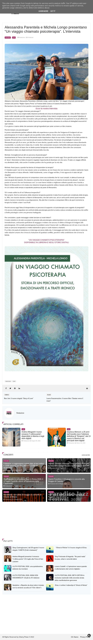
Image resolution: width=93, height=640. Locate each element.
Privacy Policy (85, 637)
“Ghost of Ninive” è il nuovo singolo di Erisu (71, 547)
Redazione (20, 413)
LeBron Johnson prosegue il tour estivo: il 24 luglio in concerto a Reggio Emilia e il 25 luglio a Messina (68, 464)
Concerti (6, 460)
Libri (14, 37)
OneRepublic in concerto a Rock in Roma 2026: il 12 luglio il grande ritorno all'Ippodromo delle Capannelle (23, 481)
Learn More (43, 11)
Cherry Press (23, 637)
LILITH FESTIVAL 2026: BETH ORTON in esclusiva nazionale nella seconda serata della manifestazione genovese (69, 577)
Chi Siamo (74, 637)
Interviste (7, 37)
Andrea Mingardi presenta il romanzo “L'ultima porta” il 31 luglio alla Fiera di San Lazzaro (27, 559)
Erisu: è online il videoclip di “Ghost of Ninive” (71, 585)
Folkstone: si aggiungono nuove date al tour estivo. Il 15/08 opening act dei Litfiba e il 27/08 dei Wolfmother (23, 465)
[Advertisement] (19, 520)
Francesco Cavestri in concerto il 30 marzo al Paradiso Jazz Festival (66, 496)
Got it (52, 11)
